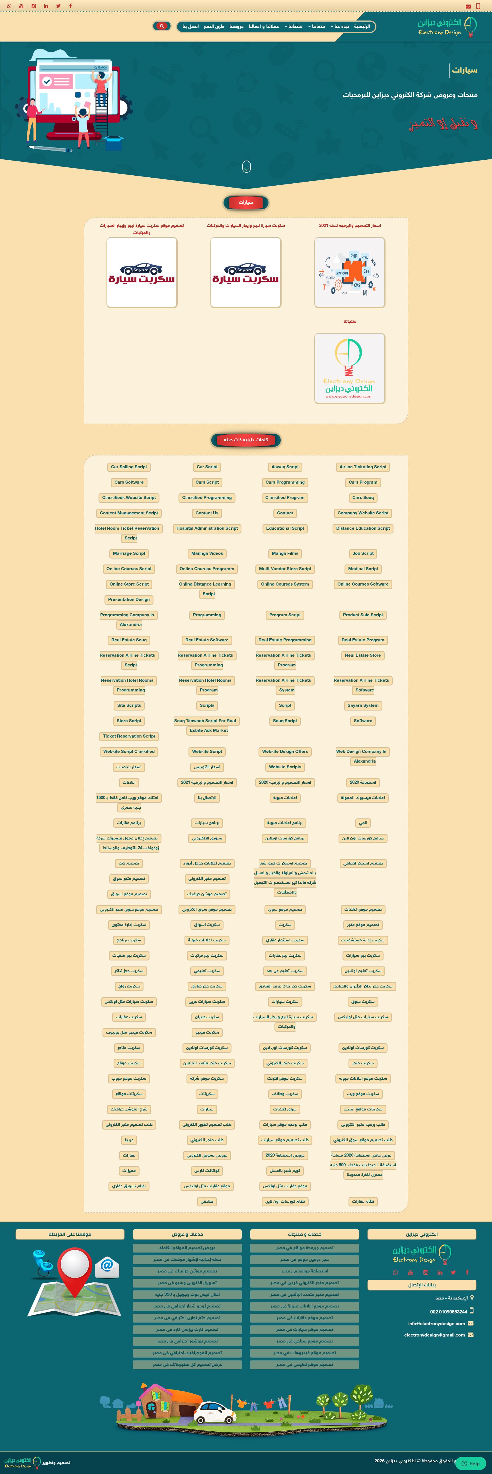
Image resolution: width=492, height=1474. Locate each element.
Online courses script (128, 569)
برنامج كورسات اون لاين (363, 838)
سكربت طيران (207, 1017)
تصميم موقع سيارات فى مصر (304, 1330)
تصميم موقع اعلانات (363, 909)
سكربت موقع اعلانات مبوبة (363, 1078)
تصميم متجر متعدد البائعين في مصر (304, 1295)
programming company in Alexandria (127, 620)
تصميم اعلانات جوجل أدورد (207, 863)
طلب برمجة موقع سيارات (285, 1124)
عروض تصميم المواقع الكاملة (187, 1248)
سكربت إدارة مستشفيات (363, 940)
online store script (129, 584)
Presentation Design (129, 600)
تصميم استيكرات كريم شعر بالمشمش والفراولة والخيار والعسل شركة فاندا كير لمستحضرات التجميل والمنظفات (285, 878)
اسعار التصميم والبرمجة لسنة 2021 (350, 225)
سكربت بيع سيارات (363, 955)
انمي (363, 823)
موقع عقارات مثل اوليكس (207, 1186)
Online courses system (285, 584)
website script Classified (129, 752)
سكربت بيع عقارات (285, 955)
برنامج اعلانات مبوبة (285, 823)
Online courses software (363, 584)
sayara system (363, 705)
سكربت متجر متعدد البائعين (207, 1063)
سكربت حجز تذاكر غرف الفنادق (285, 986)
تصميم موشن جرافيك (207, 894)
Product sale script (363, 615)
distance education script (363, 528)
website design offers (285, 752)
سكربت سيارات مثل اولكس (129, 1001)
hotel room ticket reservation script (127, 533)
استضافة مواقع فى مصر (304, 1271)
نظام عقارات (363, 1201)
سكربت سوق (363, 1001)
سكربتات (207, 1094)
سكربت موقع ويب (363, 1094)
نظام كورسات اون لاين (285, 1201)
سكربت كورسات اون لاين (285, 1048)
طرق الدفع (214, 27)
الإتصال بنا (207, 798)
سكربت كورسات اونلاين (207, 1048)
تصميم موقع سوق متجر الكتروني (129, 909)
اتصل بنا (191, 27)
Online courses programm (207, 569)
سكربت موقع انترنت (285, 1078)
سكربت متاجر (129, 1048)
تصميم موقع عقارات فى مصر (305, 1318)
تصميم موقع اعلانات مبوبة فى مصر (305, 1306)
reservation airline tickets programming (205, 660)
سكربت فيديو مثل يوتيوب (129, 1032)
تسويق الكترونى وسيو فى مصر (187, 1283)
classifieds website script (129, 498)
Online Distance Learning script (205, 589)
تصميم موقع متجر (363, 925)
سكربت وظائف (285, 1094)
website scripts (285, 767)
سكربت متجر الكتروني (285, 1063)
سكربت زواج (129, 986)
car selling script (129, 467)
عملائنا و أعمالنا (264, 27)
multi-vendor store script (285, 569)
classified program (285, 498)
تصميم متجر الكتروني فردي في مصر (304, 1283)
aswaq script (285, 467)
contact (285, 513)
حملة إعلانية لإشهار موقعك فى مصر (187, 1259)
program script (285, 615)
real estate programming (285, 640)
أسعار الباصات (129, 767)
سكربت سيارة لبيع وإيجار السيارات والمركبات (246, 225)
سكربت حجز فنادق (207, 986)
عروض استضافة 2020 (285, 1155)
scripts (207, 705)
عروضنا (236, 27)
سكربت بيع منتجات (129, 955)
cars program (363, 482)
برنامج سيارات (207, 823)
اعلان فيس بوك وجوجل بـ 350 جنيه (187, 1295)
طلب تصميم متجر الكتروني (129, 1124)
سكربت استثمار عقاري (285, 940)
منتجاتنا (295, 27)
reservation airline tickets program (283, 660)
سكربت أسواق (207, 925)
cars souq (363, 498)
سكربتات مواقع (129, 1094)
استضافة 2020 (363, 782)
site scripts (129, 705)
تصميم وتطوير (55, 1463)
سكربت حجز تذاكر (129, 971)
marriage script (129, 553)
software (363, 721)
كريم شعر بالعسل (285, 1171)
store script (129, 721)
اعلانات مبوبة (285, 798)
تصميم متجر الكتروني (207, 878)
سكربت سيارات (285, 1001)
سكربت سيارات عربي (207, 1001)
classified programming (207, 498)
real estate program (363, 640)
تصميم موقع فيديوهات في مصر (304, 1353)
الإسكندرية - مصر (451, 1298)
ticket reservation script (129, 736)
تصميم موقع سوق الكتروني (207, 909)
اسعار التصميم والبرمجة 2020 (285, 782)
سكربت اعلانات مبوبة (207, 940)
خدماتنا (318, 27)
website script (207, 752)
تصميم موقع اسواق (129, 894)
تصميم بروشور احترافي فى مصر (187, 1341)
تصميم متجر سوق (129, 878)
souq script (285, 721)
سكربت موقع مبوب (129, 1078)
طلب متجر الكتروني (207, 1140)
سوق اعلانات (285, 1109)
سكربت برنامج (129, 940)
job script (363, 553)
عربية (129, 1140)
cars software (129, 482)
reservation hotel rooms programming (127, 685)
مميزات (129, 1171)
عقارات (129, 1155)
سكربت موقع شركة (207, 1078)
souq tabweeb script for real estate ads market (205, 726)
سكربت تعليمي (207, 971)
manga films (285, 553)
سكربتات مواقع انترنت (363, 1109)
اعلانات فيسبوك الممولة (363, 798)
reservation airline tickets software (361, 685)
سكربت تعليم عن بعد (285, 971)
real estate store (363, 655)
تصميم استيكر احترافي (363, 863)
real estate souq (129, 640)
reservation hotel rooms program (205, 685)
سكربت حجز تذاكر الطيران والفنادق (363, 986)
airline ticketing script (363, 467)
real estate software (207, 640)
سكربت (285, 925)
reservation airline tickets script (127, 660)
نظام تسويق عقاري (129, 1186)
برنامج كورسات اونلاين (285, 838)
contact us (207, 513)
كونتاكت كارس (207, 1171)
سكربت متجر (363, 1063)
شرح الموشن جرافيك (129, 1109)
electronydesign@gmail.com (434, 1335)
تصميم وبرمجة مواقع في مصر (304, 1248)
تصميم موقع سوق (285, 909)
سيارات (207, 1109)
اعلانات (129, 782)
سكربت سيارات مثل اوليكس (363, 1017)
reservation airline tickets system (283, 685)
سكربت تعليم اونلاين (363, 971)
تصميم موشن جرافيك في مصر (187, 1271)
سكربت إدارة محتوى (129, 925)
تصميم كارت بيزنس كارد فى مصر (187, 1330)
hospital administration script (207, 528)
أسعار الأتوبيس (207, 767)
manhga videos (207, 553)
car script (207, 467)
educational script (285, 528)
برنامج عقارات (129, 823)
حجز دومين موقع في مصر (304, 1259)
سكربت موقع (129, 1063)
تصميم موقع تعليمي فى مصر (304, 1365)
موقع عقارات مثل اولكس (285, 1186)
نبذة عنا (341, 27)
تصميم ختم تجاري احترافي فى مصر (187, 1318)
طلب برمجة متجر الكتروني (363, 1124)
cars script (207, 482)
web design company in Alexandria (361, 757)
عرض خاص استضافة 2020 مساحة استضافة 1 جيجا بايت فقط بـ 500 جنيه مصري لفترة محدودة (363, 1165)
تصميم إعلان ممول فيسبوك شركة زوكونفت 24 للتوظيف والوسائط (128, 843)
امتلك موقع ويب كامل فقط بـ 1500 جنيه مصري (127, 803)
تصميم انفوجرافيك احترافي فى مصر (187, 1353)
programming (207, 615)
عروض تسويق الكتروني (207, 1155)
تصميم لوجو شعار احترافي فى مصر (187, 1306)
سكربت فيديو (207, 1032)
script (285, 705)
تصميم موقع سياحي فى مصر (305, 1341)
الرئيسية (362, 27)
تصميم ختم (129, 863)
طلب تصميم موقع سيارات (285, 1140)
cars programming (285, 482)
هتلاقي (207, 1201)
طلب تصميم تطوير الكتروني (207, 1124)
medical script (363, 569)
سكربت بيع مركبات (207, 955)
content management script (129, 513)
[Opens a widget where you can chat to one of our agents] (470, 1464)
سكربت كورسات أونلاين (363, 1048)
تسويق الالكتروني (207, 838)
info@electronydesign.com (436, 1324)
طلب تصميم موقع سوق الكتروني (363, 1140)
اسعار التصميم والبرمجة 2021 (207, 782)
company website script (363, 513)
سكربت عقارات (129, 1017)
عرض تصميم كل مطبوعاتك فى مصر (187, 1365)
